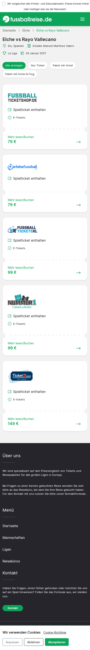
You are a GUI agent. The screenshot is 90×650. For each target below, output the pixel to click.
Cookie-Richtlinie (54, 632)
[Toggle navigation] (82, 19)
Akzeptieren (57, 642)
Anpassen (12, 642)
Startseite (10, 526)
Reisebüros (11, 561)
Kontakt (13, 608)
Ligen (7, 549)
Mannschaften (14, 538)
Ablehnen (33, 642)
